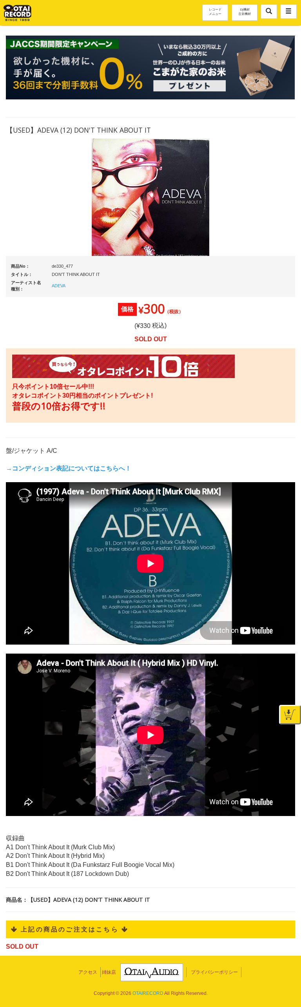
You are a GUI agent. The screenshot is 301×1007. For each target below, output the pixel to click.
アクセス (87, 972)
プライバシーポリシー (214, 972)
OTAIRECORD (147, 993)
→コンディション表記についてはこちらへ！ (68, 468)
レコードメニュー (215, 11)
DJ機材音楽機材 (244, 11)
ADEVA (58, 285)
